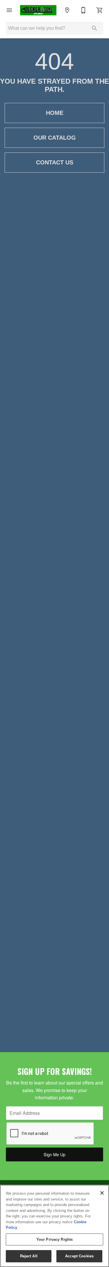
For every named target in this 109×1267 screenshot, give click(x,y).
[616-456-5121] (83, 10)
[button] (9, 10)
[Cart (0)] (100, 10)
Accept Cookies (79, 1256)
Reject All (28, 1256)
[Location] (67, 10)
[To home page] (38, 10)
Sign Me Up (54, 1154)
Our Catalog (54, 137)
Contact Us (54, 162)
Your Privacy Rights (54, 1239)
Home (54, 113)
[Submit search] (94, 28)
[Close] (102, 1193)
